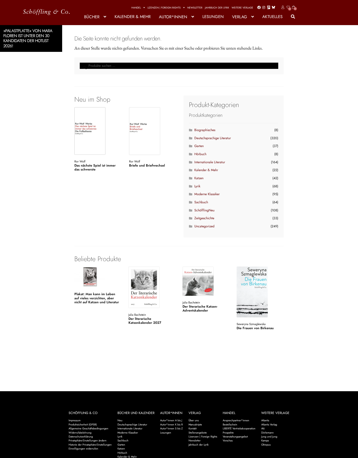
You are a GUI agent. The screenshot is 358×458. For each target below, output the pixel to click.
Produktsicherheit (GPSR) (83, 424)
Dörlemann (267, 433)
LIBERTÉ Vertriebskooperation (239, 428)
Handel (136, 8)
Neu (119, 420)
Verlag (239, 17)
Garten (199, 146)
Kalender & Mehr (133, 17)
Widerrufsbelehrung (80, 433)
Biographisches (204, 130)
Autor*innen (173, 17)
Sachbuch (201, 202)
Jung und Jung (269, 437)
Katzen (198, 178)
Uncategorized (204, 226)
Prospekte (228, 433)
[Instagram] (263, 7)
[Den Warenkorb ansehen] (293, 5)
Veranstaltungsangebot (235, 437)
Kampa (265, 440)
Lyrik (197, 186)
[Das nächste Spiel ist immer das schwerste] (97, 131)
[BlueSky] (272, 7)
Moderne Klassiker (207, 194)
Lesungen (213, 17)
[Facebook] (258, 7)
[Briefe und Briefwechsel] (151, 131)
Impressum (75, 420)
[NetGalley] (267, 8)
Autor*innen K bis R (171, 424)
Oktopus (266, 445)
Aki (263, 428)
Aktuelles (272, 17)
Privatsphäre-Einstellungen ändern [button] (87, 440)
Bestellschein (230, 424)
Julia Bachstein (137, 315)
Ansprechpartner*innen (236, 420)
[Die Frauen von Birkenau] (260, 292)
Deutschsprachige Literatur (212, 138)
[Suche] (291, 17)
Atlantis (265, 420)
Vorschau (228, 440)
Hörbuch (200, 154)
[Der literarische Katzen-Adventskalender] (206, 281)
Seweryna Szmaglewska (251, 324)
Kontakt (193, 428)
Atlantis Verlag (269, 424)
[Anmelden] (282, 7)
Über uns (194, 420)
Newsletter (194, 8)
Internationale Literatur (209, 162)
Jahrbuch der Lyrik (217, 8)
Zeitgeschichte (204, 218)
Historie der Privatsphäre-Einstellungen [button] (90, 445)
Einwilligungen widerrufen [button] (83, 449)
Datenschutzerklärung (81, 437)
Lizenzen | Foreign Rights (164, 8)
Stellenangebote (198, 433)
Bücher (91, 17)
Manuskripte (195, 424)
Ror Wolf (79, 161)
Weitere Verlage (242, 8)
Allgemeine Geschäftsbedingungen (88, 428)
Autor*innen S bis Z (171, 428)
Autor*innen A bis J (171, 420)
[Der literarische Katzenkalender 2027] (151, 287)
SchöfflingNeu (204, 210)
